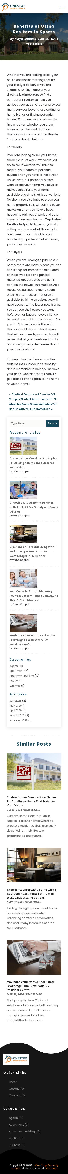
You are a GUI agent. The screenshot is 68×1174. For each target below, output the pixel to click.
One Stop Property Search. (34, 1166)
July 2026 (15, 701)
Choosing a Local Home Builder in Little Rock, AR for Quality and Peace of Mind (34, 507)
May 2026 (16, 705)
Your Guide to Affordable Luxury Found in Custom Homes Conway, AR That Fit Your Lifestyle (34, 595)
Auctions (15, 680)
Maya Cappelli (25, 39)
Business (15, 686)
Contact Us (17, 1095)
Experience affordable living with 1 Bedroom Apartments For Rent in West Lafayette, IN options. (33, 551)
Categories (17, 1089)
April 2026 (16, 710)
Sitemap (51, 1168)
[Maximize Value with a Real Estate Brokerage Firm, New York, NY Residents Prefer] (23, 623)
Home (13, 1082)
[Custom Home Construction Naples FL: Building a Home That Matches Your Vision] (23, 446)
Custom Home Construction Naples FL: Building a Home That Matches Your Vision (33, 463)
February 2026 (19, 720)
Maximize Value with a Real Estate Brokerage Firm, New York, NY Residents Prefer (32, 640)
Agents (14, 666)
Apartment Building (22, 676)
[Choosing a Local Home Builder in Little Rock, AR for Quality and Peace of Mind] (23, 490)
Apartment (17, 671)
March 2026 (17, 715)
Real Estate (34, 44)
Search (52, 423)
